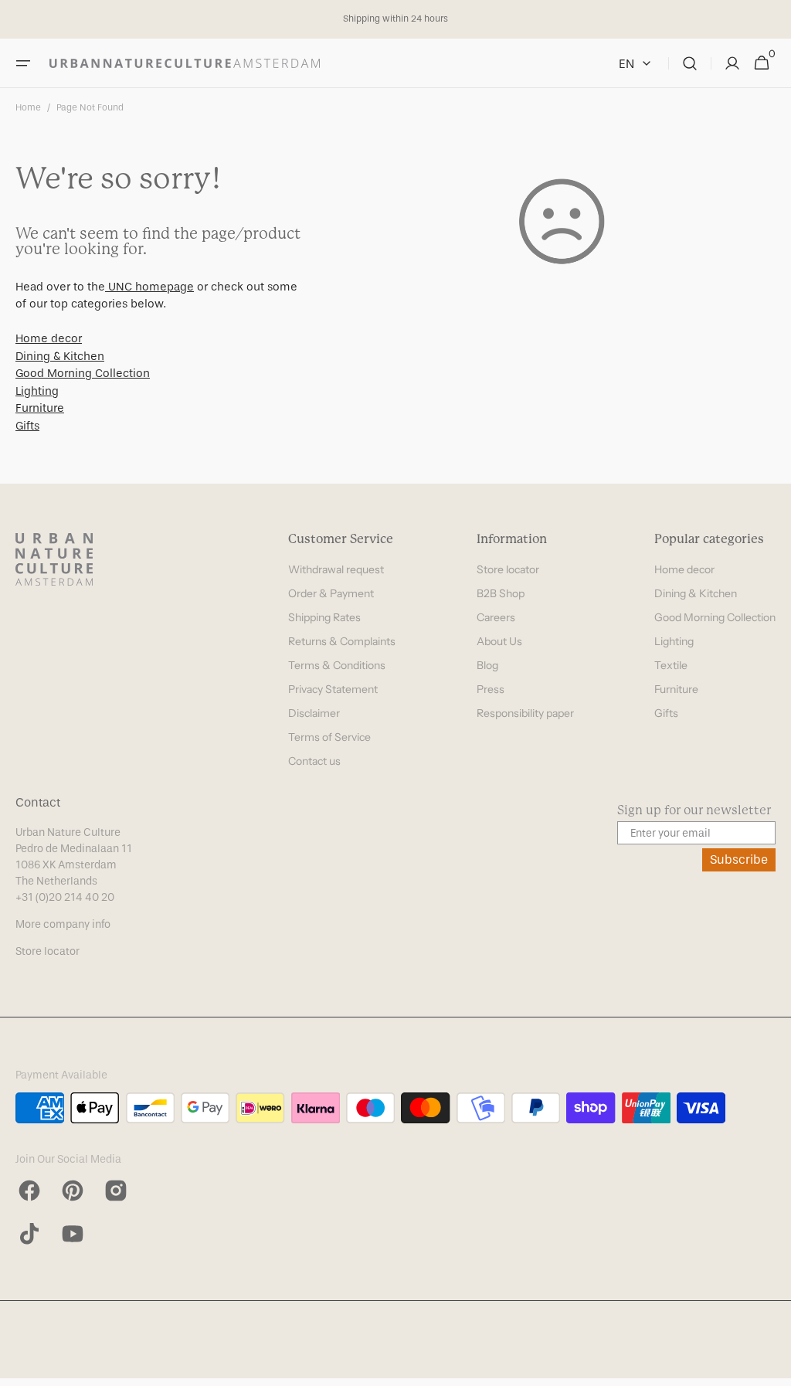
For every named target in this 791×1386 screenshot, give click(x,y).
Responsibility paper (525, 713)
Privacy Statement (333, 689)
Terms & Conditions (336, 665)
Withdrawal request (336, 569)
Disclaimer (314, 713)
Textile (670, 665)
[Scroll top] (772, 1367)
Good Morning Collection (82, 373)
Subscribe (739, 859)
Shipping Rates (324, 617)
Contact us (314, 761)
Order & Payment (331, 593)
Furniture (39, 408)
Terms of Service (329, 737)
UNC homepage (149, 287)
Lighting (37, 391)
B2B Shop (501, 593)
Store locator (508, 569)
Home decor (48, 338)
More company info (62, 924)
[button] (23, 63)
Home (28, 107)
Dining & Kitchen (59, 356)
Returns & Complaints (342, 641)
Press (490, 689)
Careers (496, 617)
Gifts (27, 426)
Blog (487, 665)
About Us (499, 641)
